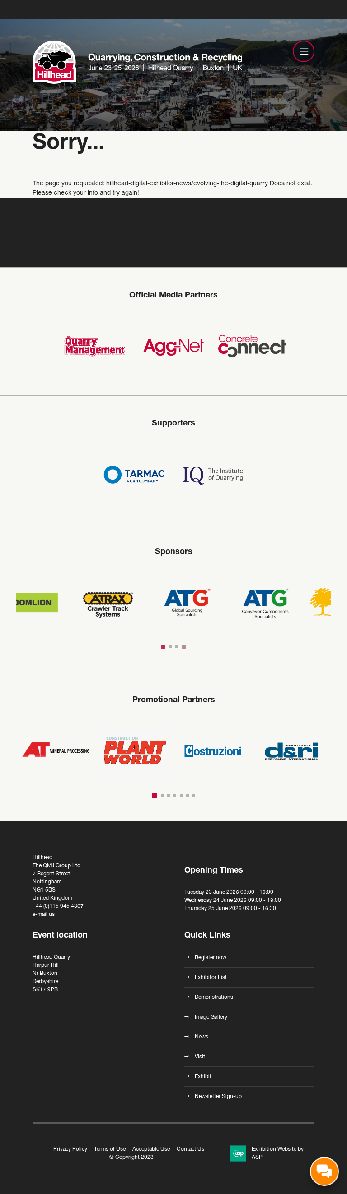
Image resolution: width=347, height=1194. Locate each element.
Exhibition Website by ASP (278, 1153)
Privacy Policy (70, 1149)
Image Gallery (211, 1017)
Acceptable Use (151, 1149)
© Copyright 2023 (131, 1157)
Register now (210, 958)
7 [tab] (193, 795)
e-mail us (44, 914)
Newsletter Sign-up (218, 1096)
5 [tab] (181, 795)
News (201, 1037)
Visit (200, 1057)
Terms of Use (110, 1149)
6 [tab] (187, 795)
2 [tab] (171, 646)
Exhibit (203, 1077)
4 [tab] (184, 646)
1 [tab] (164, 647)
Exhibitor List (211, 977)
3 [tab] (178, 646)
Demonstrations (214, 997)
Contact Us (190, 1149)
